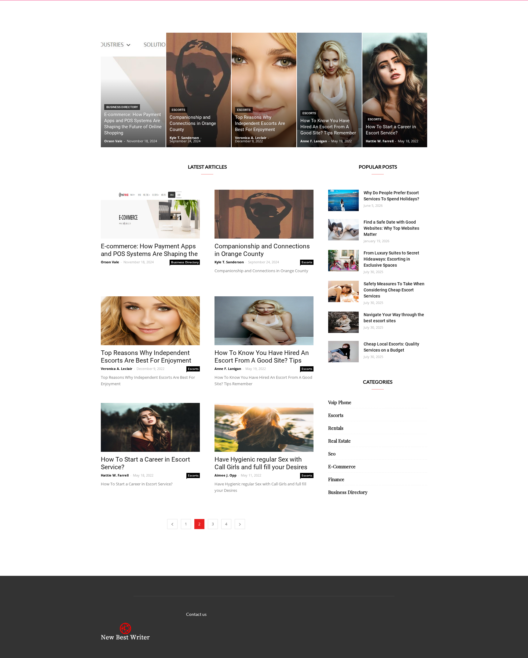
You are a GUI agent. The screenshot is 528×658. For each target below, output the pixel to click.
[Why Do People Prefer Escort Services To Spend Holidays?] (343, 200)
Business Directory (122, 107)
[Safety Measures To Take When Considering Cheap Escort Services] (343, 291)
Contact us (196, 614)
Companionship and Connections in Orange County (262, 250)
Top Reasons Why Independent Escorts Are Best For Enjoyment (146, 356)
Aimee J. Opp (226, 475)
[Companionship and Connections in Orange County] (198, 90)
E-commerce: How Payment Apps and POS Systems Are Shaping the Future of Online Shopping (149, 254)
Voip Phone (339, 402)
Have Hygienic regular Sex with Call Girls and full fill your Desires (261, 463)
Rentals (335, 428)
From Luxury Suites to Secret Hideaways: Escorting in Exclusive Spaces (391, 259)
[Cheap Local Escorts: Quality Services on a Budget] (343, 351)
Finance (336, 479)
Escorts (178, 109)
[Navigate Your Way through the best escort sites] (343, 322)
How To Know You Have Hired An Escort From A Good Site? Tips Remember (262, 360)
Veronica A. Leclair (250, 137)
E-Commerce (342, 466)
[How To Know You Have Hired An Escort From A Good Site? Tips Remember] (329, 90)
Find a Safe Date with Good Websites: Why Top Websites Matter (391, 228)
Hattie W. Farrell (380, 141)
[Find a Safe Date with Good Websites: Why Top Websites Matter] (343, 229)
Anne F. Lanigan (313, 141)
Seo (332, 454)
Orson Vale (113, 141)
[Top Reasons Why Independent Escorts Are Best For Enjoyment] (264, 90)
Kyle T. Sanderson (184, 137)
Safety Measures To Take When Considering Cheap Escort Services (394, 289)
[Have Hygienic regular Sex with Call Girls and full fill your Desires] (264, 427)
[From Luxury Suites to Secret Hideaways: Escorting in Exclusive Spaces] (343, 260)
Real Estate (339, 441)
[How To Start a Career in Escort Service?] (394, 90)
